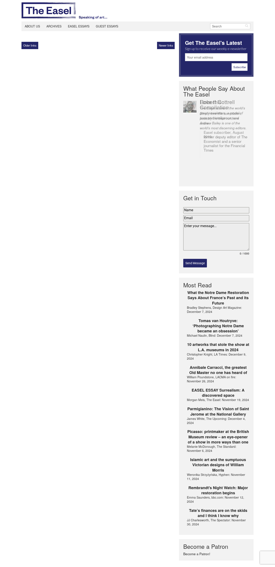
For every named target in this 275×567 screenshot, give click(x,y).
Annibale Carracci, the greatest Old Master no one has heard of (218, 370)
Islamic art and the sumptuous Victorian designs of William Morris (218, 465)
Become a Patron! (196, 553)
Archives (53, 26)
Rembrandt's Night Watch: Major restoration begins (218, 490)
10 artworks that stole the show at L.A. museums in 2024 (218, 347)
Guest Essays (107, 26)
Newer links (166, 45)
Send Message (195, 263)
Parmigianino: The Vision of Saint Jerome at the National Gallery (218, 411)
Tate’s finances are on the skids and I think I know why (218, 513)
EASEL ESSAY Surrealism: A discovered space (218, 393)
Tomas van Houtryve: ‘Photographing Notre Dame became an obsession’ (218, 326)
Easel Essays (78, 26)
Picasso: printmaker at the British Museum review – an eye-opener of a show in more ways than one (218, 437)
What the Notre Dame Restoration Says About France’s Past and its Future (218, 298)
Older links (30, 45)
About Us (32, 26)
